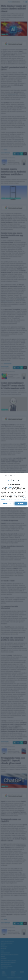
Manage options (7, 503)
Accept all (21, 503)
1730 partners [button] (9, 487)
